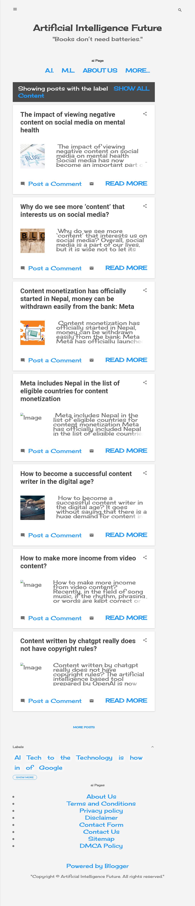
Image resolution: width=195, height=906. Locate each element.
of (29, 767)
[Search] (180, 10)
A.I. (49, 70)
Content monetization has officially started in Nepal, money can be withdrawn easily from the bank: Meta (77, 299)
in (17, 767)
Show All (131, 88)
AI (17, 757)
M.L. (68, 70)
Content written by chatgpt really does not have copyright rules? (78, 645)
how (136, 757)
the (65, 757)
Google (50, 767)
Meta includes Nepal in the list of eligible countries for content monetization (70, 391)
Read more (126, 183)
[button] (145, 114)
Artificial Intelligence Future (97, 27)
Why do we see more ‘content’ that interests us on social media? (72, 211)
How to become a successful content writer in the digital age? (76, 478)
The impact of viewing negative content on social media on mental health (72, 122)
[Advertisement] (176, 139)
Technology (95, 757)
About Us (100, 70)
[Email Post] (91, 183)
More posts (84, 727)
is (121, 757)
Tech (34, 757)
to (50, 757)
